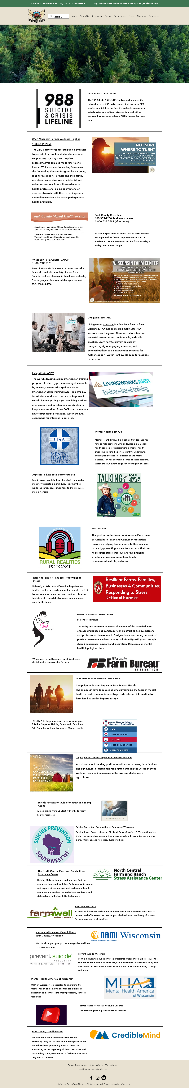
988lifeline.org (128, 116)
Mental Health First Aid (108, 431)
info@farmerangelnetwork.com (93, 1069)
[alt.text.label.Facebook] (91, 1077)
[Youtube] (103, 1077)
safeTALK (108, 324)
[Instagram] (97, 1077)
